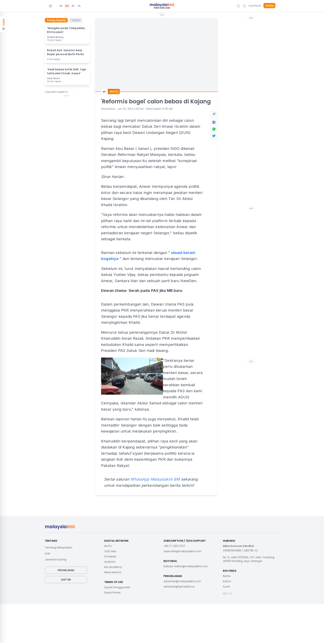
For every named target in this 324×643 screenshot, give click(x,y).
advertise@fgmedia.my (179, 586)
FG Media (110, 556)
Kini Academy (113, 567)
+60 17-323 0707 (174, 546)
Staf (47, 553)
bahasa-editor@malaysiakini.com (186, 566)
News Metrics (112, 572)
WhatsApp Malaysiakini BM (155, 479)
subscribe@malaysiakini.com (182, 551)
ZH (72, 6)
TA (78, 6)
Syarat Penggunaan (117, 587)
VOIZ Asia (110, 551)
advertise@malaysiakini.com (182, 581)
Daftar (269, 5)
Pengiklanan (66, 570)
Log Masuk (255, 5)
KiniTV (108, 546)
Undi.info (110, 562)
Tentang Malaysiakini (58, 547)
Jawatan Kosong (55, 559)
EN (61, 6)
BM (67, 6)
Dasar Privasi (112, 592)
